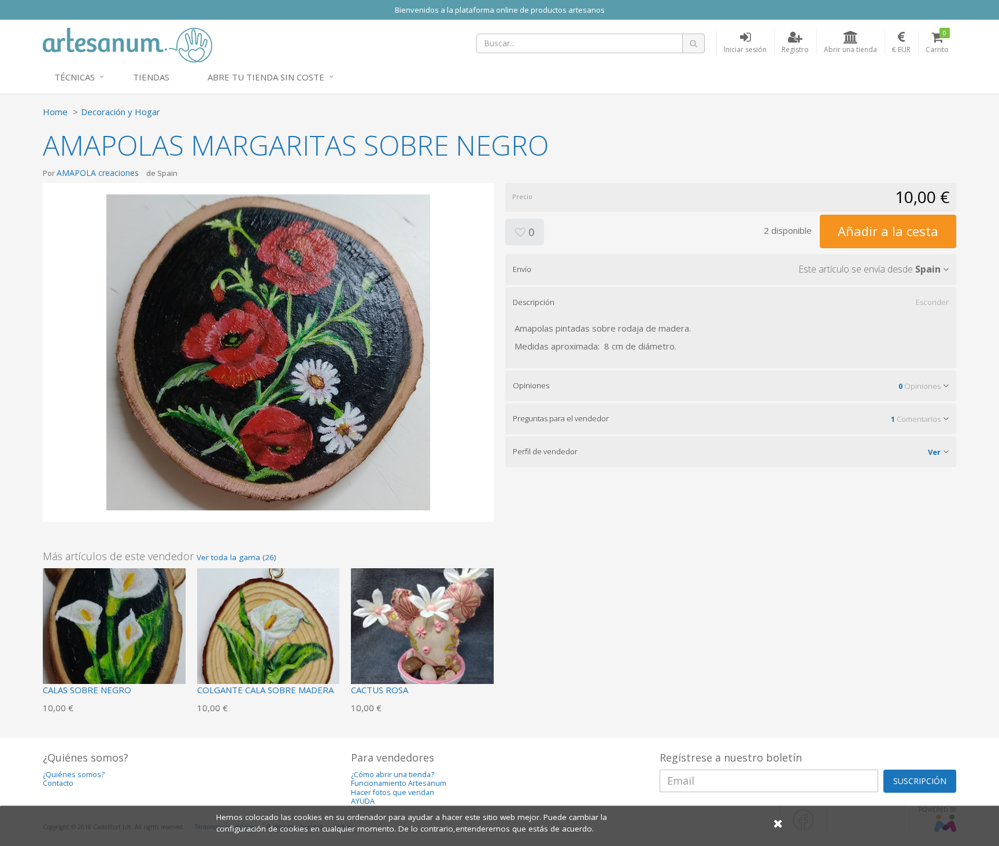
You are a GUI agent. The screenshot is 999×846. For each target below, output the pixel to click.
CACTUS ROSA (379, 690)
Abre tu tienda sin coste (266, 77)
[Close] (778, 823)
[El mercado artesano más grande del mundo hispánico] (127, 44)
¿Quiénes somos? (74, 774)
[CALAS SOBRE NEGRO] (114, 638)
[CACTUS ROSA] (422, 638)
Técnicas (74, 77)
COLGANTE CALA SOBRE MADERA (265, 690)
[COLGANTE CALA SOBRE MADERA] (268, 638)
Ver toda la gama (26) (236, 557)
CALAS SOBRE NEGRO (87, 690)
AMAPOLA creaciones (98, 172)
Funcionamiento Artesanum (398, 783)
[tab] (731, 269)
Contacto (58, 783)
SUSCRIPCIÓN (919, 780)
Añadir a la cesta (888, 231)
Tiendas (151, 77)
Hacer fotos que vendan (392, 792)
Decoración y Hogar (120, 111)
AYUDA (363, 801)
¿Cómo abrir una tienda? (392, 774)
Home (55, 111)
